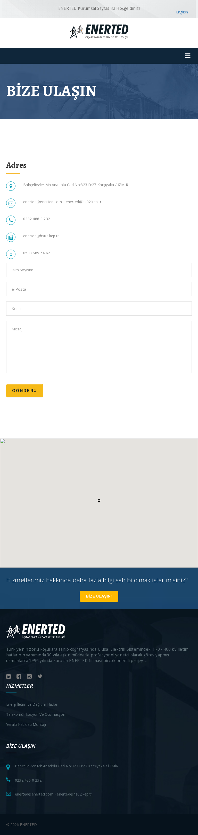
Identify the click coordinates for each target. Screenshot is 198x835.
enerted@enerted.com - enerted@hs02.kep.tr (62, 201)
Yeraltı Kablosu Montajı (26, 724)
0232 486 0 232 (28, 780)
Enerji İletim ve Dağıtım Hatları (32, 704)
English (182, 12)
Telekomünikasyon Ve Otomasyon (35, 714)
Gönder (23, 390)
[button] (99, 501)
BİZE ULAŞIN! (99, 596)
